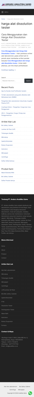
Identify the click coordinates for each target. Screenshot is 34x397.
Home (3, 19)
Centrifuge (4, 157)
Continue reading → (8, 70)
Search (3, 77)
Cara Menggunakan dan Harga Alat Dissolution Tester (14, 37)
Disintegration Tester (7, 309)
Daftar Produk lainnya (8, 180)
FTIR (2, 301)
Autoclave (4, 149)
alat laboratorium (8, 43)
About (3, 250)
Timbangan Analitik (7, 133)
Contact (3, 258)
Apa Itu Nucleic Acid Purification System (13, 91)
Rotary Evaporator (7, 145)
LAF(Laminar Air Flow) (8, 290)
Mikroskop (4, 137)
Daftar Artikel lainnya (7, 161)
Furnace (3, 325)
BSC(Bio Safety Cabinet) (9, 294)
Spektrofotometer (6, 141)
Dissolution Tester (6, 305)
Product (3, 254)
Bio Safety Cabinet (7, 125)
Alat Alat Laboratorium (8, 270)
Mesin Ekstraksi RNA (7, 172)
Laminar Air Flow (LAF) (8, 129)
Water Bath (4, 313)
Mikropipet (4, 153)
